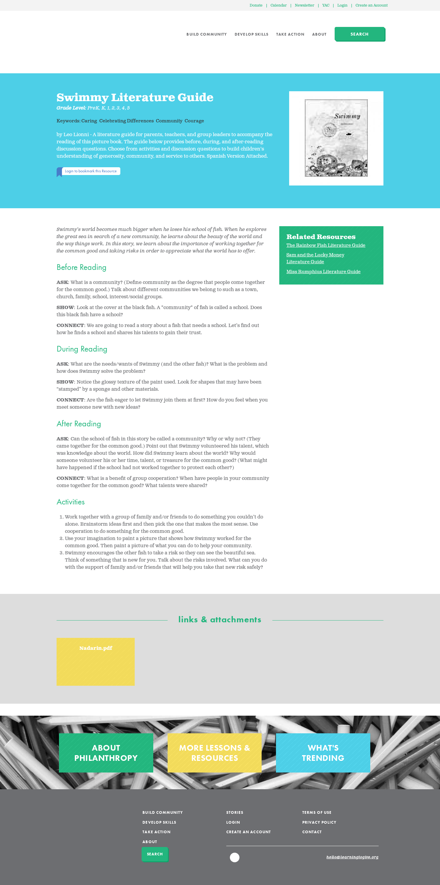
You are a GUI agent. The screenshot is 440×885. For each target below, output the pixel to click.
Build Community (206, 34)
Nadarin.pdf (95, 648)
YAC (325, 5)
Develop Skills (251, 34)
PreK (93, 108)
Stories (234, 812)
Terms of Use (317, 812)
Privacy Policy (319, 822)
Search (360, 34)
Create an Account (372, 5)
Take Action (290, 34)
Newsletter (304, 5)
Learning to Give (79, 30)
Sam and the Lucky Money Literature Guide (315, 258)
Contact (312, 831)
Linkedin (235, 860)
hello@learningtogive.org (353, 857)
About (319, 34)
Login (342, 5)
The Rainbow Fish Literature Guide (325, 245)
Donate (256, 5)
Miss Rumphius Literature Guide (323, 272)
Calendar (279, 5)
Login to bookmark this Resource (91, 171)
